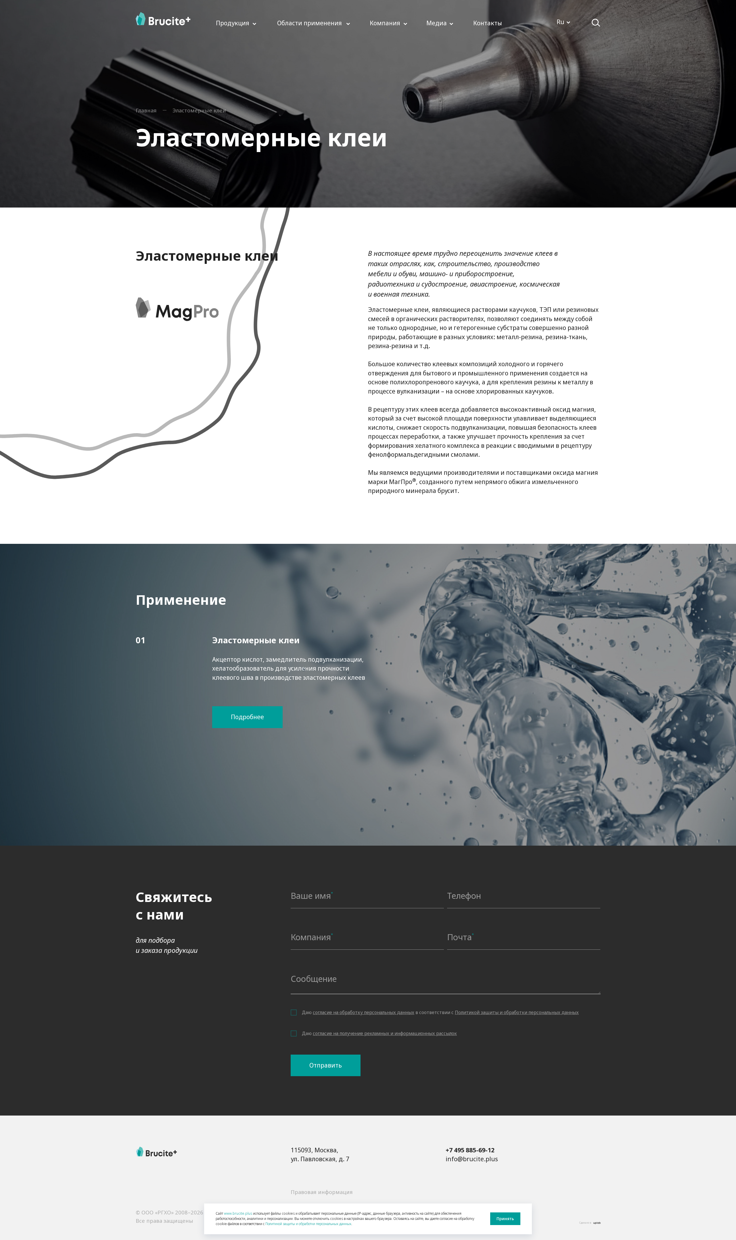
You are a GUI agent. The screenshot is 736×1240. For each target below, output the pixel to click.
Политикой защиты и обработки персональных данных (517, 1012)
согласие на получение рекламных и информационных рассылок (385, 1033)
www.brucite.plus (238, 1213)
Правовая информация (322, 1191)
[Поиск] (596, 23)
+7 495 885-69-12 (470, 1150)
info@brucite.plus (472, 1159)
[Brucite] (156, 1151)
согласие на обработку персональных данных (363, 1012)
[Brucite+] (163, 18)
